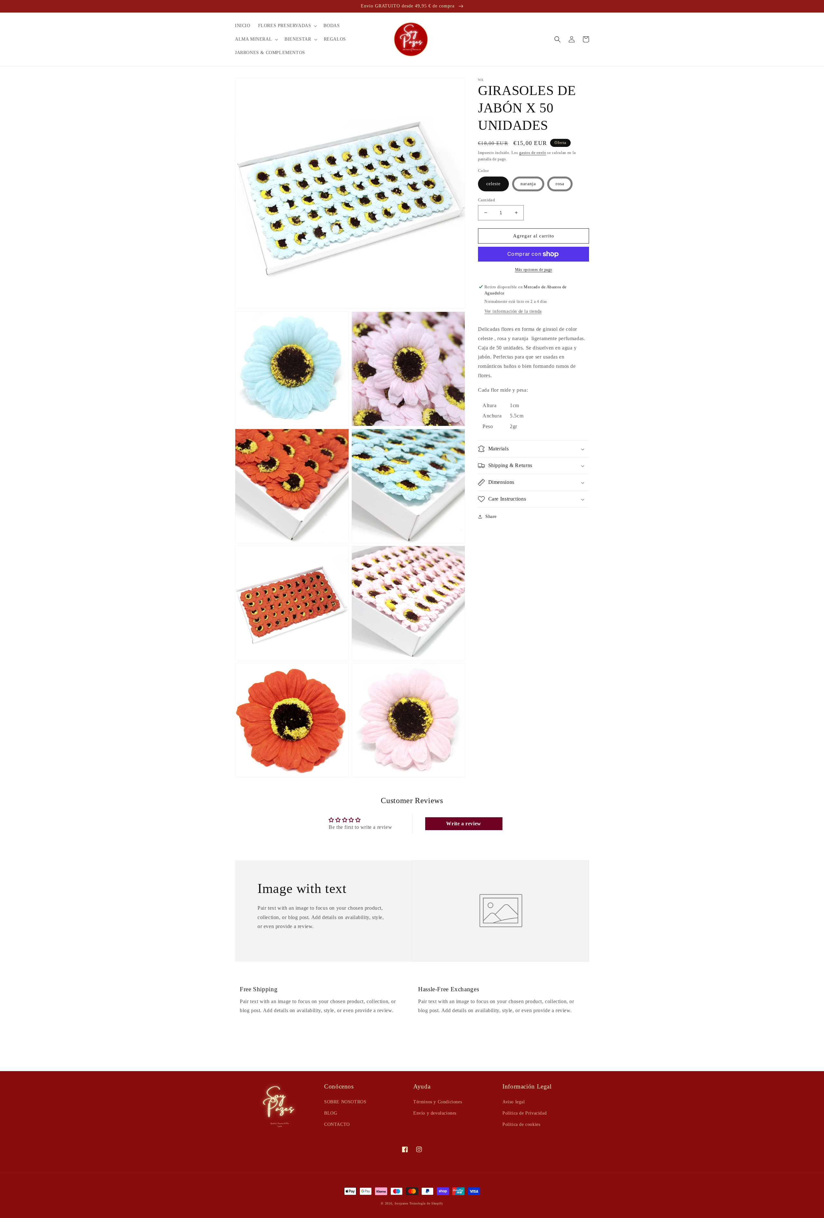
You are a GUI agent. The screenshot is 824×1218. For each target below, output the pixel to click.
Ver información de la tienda (513, 311)
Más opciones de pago (533, 269)
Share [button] (491, 516)
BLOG (330, 1113)
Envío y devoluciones (434, 1113)
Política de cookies (521, 1124)
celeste (493, 183)
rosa (560, 183)
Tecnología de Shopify (426, 1203)
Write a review (463, 823)
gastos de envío (532, 152)
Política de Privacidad (524, 1113)
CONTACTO (337, 1124)
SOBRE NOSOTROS (345, 1101)
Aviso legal (513, 1101)
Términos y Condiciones (437, 1101)
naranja (528, 183)
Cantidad (486, 199)
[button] (287, 26)
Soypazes (401, 1203)
